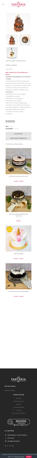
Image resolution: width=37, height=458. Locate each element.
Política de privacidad (18, 407)
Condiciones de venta (18, 401)
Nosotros (18, 398)
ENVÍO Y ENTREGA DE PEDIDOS (18, 413)
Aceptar (29, 456)
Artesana (16, 128)
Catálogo (18, 410)
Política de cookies (19, 456)
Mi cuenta (18, 404)
